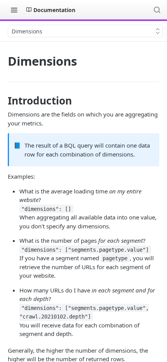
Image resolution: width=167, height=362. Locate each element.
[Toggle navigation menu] (14, 9)
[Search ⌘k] (157, 9)
